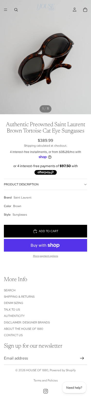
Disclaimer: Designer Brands (27, 322)
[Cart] (85, 9)
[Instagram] (46, 391)
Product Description (21, 184)
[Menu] (5, 9)
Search (10, 290)
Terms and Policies (45, 380)
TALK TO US (12, 310)
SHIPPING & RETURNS (19, 297)
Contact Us (13, 335)
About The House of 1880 (23, 329)
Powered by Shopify (63, 370)
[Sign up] (82, 358)
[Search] (16, 9)
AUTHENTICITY (14, 316)
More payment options (45, 255)
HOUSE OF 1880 (37, 370)
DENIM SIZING (13, 303)
